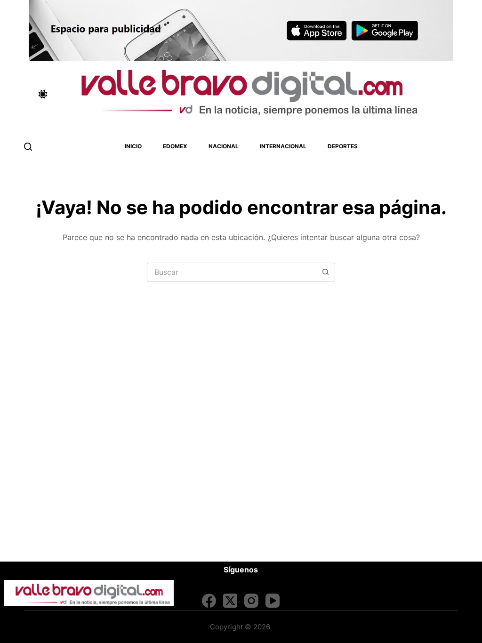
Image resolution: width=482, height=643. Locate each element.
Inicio (133, 146)
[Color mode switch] (43, 94)
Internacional (283, 146)
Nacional (224, 146)
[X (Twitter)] (230, 601)
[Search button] (325, 272)
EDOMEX (175, 146)
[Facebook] (209, 601)
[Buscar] (28, 147)
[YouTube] (272, 601)
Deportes (343, 146)
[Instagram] (251, 601)
